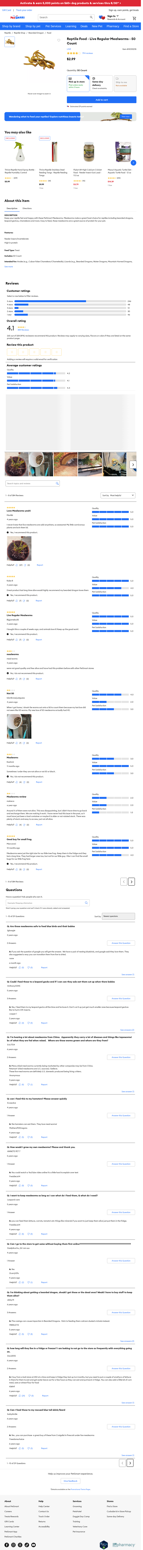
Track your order (24, 10)
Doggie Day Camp (81, 1517)
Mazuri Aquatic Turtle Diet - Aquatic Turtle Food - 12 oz (120, 171)
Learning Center (11, 1527)
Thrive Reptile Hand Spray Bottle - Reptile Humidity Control (20, 171)
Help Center (44, 1507)
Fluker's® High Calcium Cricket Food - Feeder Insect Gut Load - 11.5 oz (87, 172)
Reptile (7, 33)
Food (49, 33)
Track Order (44, 1517)
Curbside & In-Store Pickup (119, 1512)
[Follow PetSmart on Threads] (20, 1545)
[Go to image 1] (9, 42)
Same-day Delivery (115, 1517)
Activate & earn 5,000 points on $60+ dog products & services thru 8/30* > (70, 3)
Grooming (77, 1507)
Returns (42, 1522)
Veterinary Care (80, 1527)
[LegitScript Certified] (104, 1545)
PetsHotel (77, 1512)
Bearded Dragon (36, 33)
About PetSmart (11, 1507)
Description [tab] (12, 208)
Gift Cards (9, 1522)
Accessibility (44, 1527)
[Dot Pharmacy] (123, 1545)
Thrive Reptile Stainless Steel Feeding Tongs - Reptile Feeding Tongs (53, 172)
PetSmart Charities (12, 1537)
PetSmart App (10, 1532)
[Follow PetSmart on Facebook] (6, 1545)
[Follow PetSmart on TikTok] (27, 1545)
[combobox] (66, 17)
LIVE (69, 49)
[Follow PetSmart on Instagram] (13, 1545)
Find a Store (112, 1507)
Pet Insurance (79, 1532)
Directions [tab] (27, 208)
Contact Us (44, 1512)
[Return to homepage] (18, 17)
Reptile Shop (19, 33)
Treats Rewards (11, 1517)
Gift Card (6, 10)
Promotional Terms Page (80, 1490)
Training (76, 1522)
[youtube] (33, 1545)
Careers (8, 1512)
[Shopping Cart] (137, 19)
